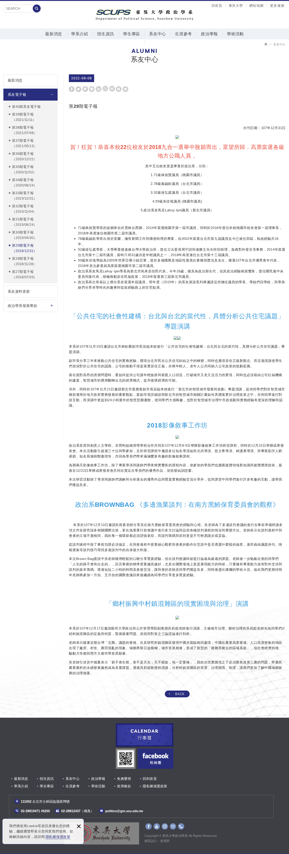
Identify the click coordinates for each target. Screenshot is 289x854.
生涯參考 (183, 34)
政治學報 (209, 34)
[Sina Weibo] (112, 88)
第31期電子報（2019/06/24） (24, 221)
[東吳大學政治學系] (144, 14)
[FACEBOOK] (148, 826)
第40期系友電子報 (26, 107)
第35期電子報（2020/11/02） (24, 169)
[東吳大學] (101, 833)
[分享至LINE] (92, 89)
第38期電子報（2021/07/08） (24, 130)
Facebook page (155, 758)
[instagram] (165, 826)
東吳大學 (236, 5)
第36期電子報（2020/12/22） (24, 156)
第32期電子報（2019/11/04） (24, 208)
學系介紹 (79, 34)
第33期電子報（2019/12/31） (24, 195)
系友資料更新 (19, 291)
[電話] (181, 826)
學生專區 (131, 34)
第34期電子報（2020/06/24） (24, 182)
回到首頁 (150, 779)
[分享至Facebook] (72, 89)
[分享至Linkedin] (98, 89)
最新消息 (53, 34)
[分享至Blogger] (118, 89)
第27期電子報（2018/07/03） (24, 274)
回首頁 (217, 5)
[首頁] (266, 44)
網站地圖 (256, 5)
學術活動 (235, 34)
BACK (179, 694)
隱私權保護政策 (58, 837)
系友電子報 (17, 95)
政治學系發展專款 (22, 306)
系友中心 (157, 34)
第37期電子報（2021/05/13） (24, 143)
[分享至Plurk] (85, 89)
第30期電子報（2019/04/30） (24, 235)
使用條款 (124, 786)
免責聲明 (124, 779)
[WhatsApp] (105, 88)
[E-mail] (173, 826)
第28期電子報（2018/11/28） (24, 261)
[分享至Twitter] (78, 89)
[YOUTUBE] (157, 826)
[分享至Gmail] (125, 89)
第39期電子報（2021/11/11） (24, 117)
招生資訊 (105, 34)
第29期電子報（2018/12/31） (24, 248)
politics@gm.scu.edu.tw (124, 811)
